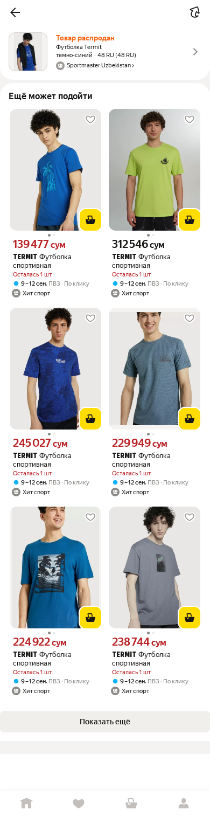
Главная (26, 804)
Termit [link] (25, 257)
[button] (15, 12)
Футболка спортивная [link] (42, 261)
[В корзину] (90, 220)
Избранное (79, 804)
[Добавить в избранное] (90, 119)
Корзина (131, 804)
